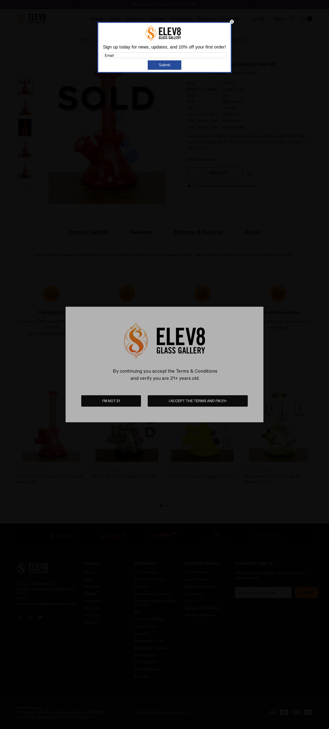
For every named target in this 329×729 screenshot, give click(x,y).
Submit (164, 65)
